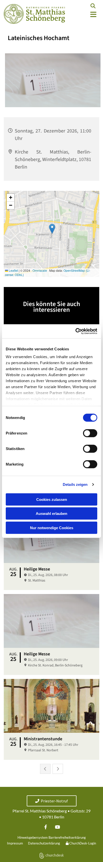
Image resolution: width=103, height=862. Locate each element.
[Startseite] (34, 14)
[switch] (90, 433)
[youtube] (57, 827)
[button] (86, 14)
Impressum (15, 843)
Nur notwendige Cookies (51, 527)
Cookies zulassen (51, 499)
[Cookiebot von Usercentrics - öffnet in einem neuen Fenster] (75, 331)
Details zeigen (75, 484)
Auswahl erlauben (51, 513)
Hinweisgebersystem (33, 837)
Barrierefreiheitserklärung (67, 837)
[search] (93, 6)
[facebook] (45, 827)
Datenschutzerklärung (44, 843)
